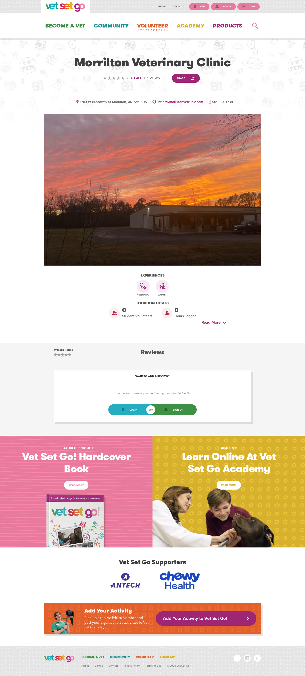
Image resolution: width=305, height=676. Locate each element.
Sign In (226, 6)
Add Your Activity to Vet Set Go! (195, 618)
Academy (190, 26)
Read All (134, 78)
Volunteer (152, 26)
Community (111, 26)
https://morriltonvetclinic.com (180, 102)
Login (134, 409)
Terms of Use (153, 665)
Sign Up (178, 409)
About (162, 6)
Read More (212, 322)
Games (98, 665)
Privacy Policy (131, 665)
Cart (251, 6)
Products (227, 26)
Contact (178, 6)
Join (202, 6)
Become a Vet (65, 26)
